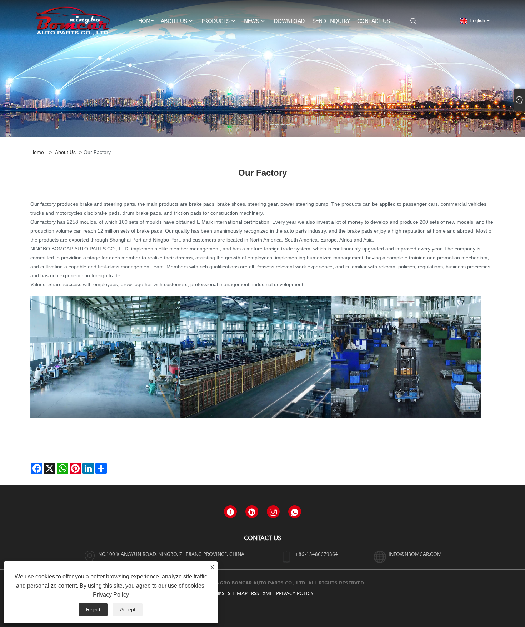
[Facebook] (230, 511)
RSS (255, 593)
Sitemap (238, 593)
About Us (65, 152)
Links (217, 593)
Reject (93, 609)
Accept (127, 609)
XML (267, 593)
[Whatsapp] (294, 511)
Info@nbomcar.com (415, 554)
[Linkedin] (251, 511)
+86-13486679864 (316, 554)
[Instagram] (273, 511)
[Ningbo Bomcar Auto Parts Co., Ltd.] (72, 20)
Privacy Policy (295, 593)
